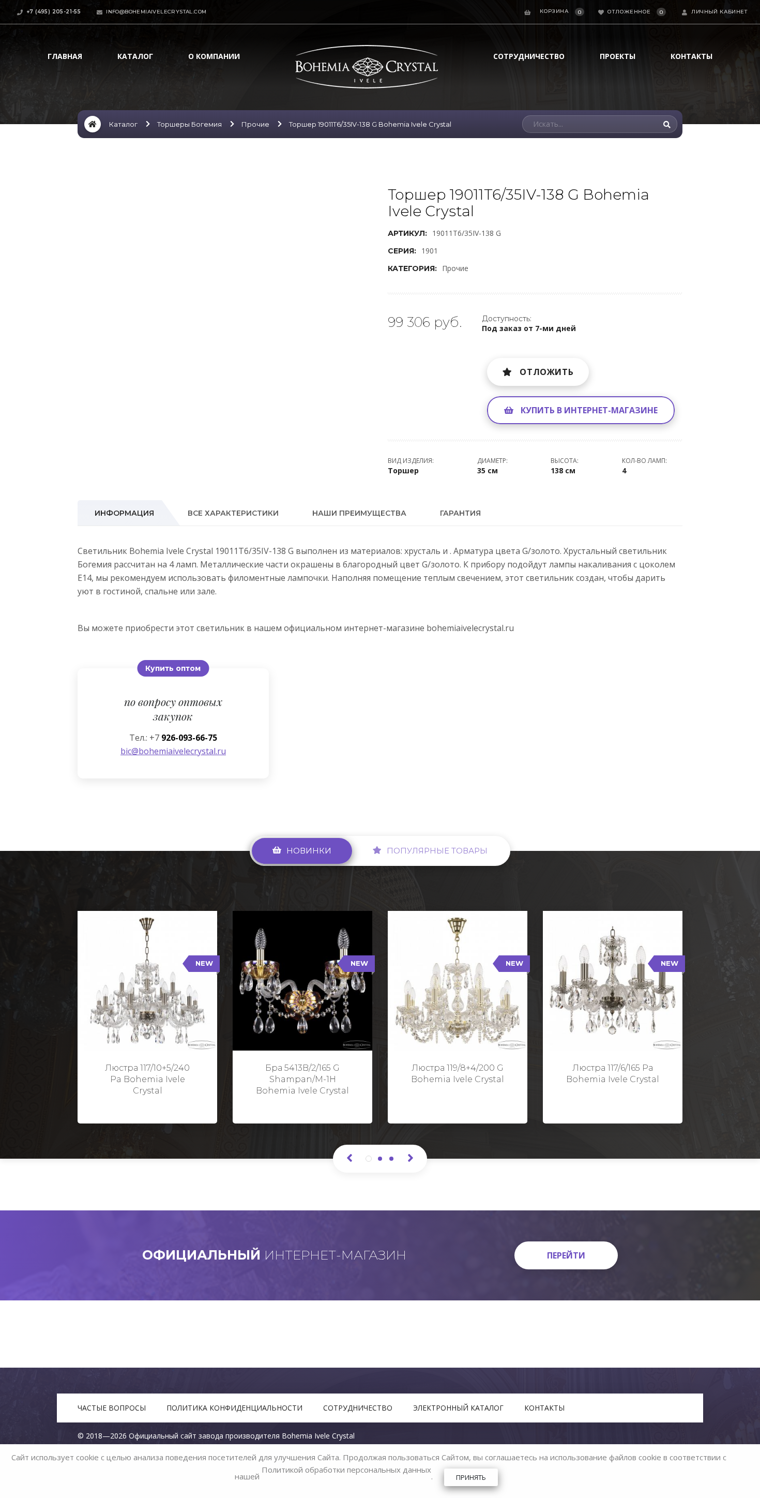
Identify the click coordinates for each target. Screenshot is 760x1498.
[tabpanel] (147, 1013)
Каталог (135, 56)
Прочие (255, 124)
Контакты (691, 56)
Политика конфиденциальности (234, 1408)
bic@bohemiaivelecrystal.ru (173, 751)
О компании (214, 56)
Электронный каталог (458, 1408)
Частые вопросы (112, 1408)
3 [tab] (391, 1159)
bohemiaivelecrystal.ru (470, 628)
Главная (65, 56)
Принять (471, 1477)
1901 (429, 251)
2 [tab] (380, 1159)
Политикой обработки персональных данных (346, 1469)
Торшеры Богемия (189, 124)
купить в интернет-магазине (589, 410)
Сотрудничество (529, 56)
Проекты (617, 56)
